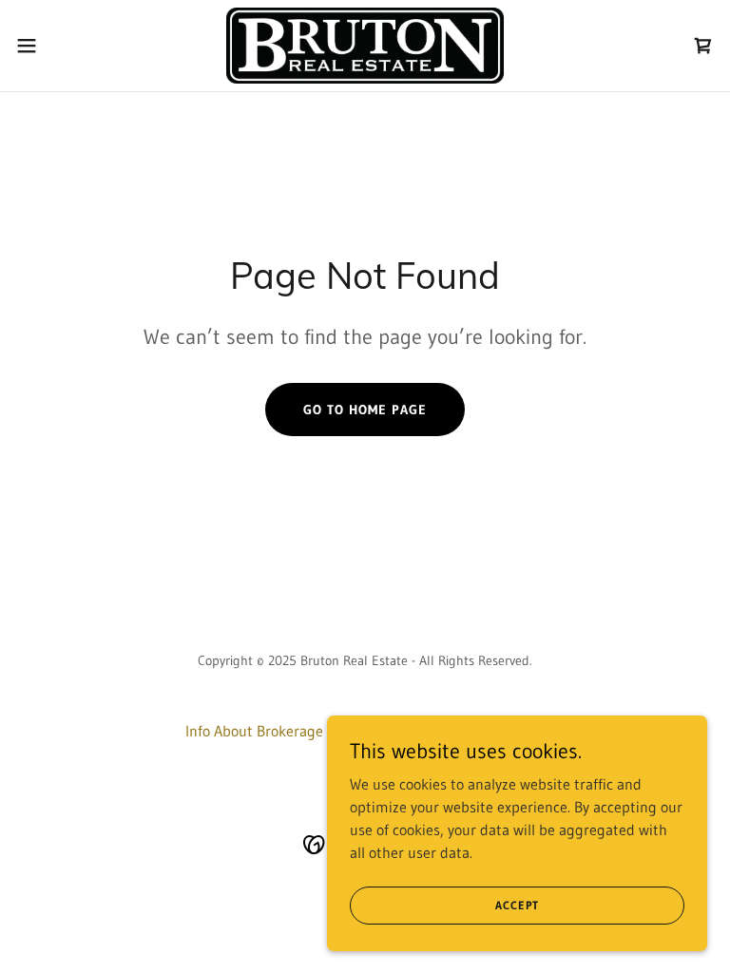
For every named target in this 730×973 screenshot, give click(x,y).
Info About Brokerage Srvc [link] (270, 730)
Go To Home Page (365, 409)
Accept (517, 905)
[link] (365, 46)
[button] (61, 46)
